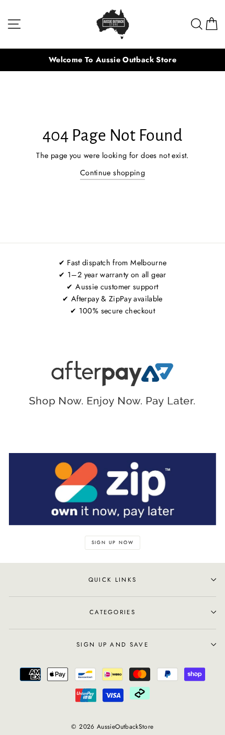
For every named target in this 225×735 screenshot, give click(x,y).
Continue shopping (112, 172)
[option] (112, 60)
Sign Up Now (113, 542)
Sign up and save (112, 644)
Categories (112, 612)
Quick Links (112, 579)
